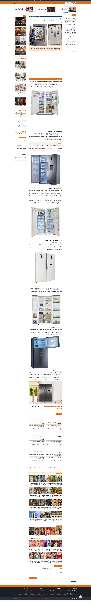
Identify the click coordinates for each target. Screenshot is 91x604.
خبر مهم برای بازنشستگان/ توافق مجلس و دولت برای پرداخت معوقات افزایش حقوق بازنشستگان (70, 46)
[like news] (30, 79)
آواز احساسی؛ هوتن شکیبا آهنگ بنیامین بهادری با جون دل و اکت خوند (53, 445)
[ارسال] (59, 79)
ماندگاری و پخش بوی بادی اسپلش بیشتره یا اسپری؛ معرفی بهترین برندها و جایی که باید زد (57, 549)
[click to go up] (80, 596)
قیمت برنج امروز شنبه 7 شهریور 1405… (55, 590)
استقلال (42, 595)
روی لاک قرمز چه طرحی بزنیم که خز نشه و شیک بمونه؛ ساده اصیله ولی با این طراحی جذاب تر (57, 561)
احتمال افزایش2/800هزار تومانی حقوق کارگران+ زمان (53, 415)
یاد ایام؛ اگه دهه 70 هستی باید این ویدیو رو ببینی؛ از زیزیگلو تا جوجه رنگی (53, 455)
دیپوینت (48, 83)
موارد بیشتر (30, 469)
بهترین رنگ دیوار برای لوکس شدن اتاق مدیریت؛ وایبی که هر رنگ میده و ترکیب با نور (45, 509)
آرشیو (27, 595)
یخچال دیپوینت (57, 406)
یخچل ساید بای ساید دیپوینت (48, 406)
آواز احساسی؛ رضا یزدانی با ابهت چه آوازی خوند (54, 467)
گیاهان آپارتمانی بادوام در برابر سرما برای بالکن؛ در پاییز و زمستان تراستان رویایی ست (56, 485)
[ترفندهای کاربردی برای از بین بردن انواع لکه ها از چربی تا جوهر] (20, 76)
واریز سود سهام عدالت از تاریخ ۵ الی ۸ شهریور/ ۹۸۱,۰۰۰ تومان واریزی (70, 30)
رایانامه (61, 572)
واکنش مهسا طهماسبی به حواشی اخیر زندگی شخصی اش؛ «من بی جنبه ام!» (42, 9)
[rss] (76, 599)
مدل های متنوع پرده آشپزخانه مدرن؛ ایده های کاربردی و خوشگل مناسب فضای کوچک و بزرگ (34, 485)
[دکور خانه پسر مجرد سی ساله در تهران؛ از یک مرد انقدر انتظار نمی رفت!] (45, 490)
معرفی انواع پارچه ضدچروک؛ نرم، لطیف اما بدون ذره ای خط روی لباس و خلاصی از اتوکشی (46, 485)
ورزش (46, 3)
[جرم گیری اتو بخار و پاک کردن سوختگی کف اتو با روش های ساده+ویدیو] (20, 87)
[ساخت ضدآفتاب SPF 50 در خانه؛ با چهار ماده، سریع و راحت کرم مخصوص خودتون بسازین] (34, 555)
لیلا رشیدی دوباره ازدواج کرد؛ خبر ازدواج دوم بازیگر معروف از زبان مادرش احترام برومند (20, 9)
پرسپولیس (31, 593)
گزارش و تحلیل (54, 3)
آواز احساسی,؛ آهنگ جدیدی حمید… (72, 593)
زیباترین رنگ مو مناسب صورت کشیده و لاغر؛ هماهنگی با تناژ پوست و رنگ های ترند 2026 (35, 537)
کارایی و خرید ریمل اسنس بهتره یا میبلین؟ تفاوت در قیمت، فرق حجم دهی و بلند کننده (34, 549)
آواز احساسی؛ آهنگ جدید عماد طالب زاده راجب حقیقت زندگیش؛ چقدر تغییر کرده (54, 442)
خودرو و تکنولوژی (35, 585)
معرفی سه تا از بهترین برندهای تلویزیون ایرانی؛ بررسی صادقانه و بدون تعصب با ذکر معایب (35, 509)
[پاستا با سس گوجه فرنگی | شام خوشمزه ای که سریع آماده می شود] (20, 31)
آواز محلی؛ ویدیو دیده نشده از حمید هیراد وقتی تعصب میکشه (36, 423)
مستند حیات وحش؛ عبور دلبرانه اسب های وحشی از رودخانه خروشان (37, 432)
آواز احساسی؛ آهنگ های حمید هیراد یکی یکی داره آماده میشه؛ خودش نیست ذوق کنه (37, 458)
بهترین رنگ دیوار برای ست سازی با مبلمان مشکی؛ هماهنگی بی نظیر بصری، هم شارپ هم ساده (63, 10)
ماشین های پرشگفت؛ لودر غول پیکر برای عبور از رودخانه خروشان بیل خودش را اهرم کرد (54, 432)
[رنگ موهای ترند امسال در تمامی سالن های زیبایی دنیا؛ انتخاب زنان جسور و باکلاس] (45, 543)
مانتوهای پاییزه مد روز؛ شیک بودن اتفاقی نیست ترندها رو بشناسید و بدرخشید (57, 537)
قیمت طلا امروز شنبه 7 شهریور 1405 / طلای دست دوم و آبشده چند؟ (70, 22)
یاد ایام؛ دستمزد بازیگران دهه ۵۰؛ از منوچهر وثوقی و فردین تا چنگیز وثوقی (57, 521)
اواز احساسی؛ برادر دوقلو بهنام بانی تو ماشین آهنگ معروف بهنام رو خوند (54, 426)
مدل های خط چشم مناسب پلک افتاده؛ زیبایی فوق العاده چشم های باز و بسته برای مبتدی (45, 561)
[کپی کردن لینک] (60, 79)
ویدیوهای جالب (59, 414)
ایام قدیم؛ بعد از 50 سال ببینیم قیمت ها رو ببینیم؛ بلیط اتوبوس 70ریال (53, 452)
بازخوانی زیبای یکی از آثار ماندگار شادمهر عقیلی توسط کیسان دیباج (37, 461)
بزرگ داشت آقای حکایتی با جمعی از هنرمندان (38, 428)
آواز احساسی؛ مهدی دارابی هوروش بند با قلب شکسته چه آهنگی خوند (36, 439)
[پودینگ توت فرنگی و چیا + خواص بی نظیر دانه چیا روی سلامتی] (20, 40)
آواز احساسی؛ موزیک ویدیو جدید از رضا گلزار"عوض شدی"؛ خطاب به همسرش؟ (37, 468)
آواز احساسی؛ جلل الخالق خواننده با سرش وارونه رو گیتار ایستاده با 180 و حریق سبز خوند (37, 420)
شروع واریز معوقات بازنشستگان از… (72, 590)
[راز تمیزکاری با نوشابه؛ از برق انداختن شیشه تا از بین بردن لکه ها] (20, 101)
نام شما (61, 568)
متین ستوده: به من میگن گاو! (21, 145)
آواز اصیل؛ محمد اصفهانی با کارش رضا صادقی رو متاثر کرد (53, 420)
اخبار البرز (33, 3)
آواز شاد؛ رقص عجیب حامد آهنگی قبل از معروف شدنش (36, 454)
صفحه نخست (60, 3)
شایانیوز (46, 598)
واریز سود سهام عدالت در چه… (56, 595)
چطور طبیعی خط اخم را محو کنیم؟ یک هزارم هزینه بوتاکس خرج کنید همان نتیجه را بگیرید (45, 537)
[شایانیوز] (71, 2)
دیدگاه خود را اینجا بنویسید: (46, 568)
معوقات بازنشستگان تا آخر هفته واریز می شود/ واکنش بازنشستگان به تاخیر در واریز (70, 26)
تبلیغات (21, 0)
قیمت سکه (31, 590)
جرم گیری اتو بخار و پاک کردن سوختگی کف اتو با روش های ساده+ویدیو (21, 94)
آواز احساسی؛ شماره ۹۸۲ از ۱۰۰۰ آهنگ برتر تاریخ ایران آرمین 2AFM (53, 461)
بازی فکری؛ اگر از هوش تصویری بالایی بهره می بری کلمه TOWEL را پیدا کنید (21, 127)
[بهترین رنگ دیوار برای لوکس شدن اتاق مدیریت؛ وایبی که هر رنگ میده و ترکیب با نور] (45, 502)
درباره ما (23, 0)
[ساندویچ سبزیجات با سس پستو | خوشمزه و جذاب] (20, 50)
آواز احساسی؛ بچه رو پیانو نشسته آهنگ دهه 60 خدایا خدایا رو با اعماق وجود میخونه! (36, 426)
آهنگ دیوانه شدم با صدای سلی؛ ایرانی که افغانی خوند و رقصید (53, 448)
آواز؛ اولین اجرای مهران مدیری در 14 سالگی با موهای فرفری (53, 429)
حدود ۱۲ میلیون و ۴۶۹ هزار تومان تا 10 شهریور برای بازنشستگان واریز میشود (70, 34)
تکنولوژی (39, 3)
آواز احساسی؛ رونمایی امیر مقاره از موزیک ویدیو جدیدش (54, 464)
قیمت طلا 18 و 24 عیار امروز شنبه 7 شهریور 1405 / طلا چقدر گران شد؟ (70, 37)
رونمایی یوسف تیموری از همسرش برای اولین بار (37, 448)
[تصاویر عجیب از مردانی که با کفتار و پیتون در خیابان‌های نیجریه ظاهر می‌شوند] (45, 514)
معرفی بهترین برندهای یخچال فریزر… (71, 595)
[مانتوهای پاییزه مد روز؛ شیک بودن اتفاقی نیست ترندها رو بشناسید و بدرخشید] (56, 531)
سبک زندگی (43, 3)
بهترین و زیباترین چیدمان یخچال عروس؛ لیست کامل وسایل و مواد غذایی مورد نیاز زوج (35, 497)
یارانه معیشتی (32, 595)
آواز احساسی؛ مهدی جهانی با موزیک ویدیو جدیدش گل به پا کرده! (36, 416)
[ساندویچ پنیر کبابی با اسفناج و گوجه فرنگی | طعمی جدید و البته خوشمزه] (20, 21)
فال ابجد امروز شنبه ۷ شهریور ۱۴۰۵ (21, 112)
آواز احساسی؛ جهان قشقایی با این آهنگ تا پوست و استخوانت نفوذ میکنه (37, 445)
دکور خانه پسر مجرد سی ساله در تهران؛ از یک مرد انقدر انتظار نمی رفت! (46, 497)
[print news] (57, 79)
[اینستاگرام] (74, 599)
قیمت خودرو (41, 590)
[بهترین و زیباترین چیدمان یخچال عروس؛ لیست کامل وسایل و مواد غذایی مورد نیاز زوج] (34, 490)
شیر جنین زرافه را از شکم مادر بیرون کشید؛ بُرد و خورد (36, 451)
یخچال (54, 81)
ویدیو (36, 3)
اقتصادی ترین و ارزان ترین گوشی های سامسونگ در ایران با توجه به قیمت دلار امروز (35, 521)
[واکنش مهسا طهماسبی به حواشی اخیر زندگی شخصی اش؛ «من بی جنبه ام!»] (51, 9)
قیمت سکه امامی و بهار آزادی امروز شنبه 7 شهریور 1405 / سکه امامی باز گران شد (71, 41)
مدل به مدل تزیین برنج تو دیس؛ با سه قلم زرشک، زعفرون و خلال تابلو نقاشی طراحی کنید (57, 509)
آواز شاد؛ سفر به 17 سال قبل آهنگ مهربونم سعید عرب (53, 457)
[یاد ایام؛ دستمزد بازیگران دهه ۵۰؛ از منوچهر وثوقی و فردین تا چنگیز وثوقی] (56, 514)
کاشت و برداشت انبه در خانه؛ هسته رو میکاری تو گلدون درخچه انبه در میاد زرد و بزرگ (57, 497)
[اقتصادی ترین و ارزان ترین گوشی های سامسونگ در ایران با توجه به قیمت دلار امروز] (34, 514)
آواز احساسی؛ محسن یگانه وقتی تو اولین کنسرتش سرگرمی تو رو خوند (54, 423)
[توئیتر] (35, 407)
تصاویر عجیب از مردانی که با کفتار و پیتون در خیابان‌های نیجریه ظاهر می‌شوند (45, 521)
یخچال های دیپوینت (46, 86)
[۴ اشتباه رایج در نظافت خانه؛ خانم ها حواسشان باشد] (20, 64)
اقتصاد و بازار (50, 3)
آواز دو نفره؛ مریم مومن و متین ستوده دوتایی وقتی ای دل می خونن (53, 436)
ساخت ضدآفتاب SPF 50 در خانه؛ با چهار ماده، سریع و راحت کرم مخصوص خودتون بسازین (34, 561)
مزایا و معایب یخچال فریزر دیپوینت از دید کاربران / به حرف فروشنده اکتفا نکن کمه (48, 145)
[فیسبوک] (32, 407)
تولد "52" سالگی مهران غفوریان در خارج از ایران (37, 464)
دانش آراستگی (41, 593)
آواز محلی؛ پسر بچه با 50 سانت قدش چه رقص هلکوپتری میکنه (37, 442)
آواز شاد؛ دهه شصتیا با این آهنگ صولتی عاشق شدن (54, 438)
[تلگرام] (38, 407)
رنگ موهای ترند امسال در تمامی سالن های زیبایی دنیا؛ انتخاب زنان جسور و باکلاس (46, 549)
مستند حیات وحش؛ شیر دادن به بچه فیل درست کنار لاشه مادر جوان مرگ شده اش (37, 436)
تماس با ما (27, 0)
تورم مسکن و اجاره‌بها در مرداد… (56, 593)
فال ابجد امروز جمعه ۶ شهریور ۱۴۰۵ (21, 114)
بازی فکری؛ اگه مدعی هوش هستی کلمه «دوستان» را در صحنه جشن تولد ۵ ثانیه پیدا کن (21, 122)
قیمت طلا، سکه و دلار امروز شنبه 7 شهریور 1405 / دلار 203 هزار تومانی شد (70, 18)
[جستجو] (15, 0)
